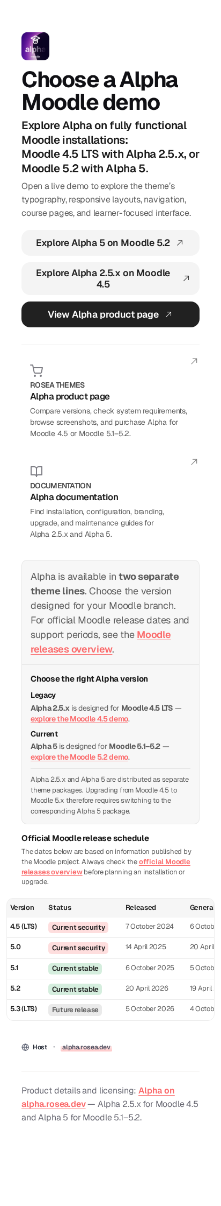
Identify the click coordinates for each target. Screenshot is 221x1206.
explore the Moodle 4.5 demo (79, 719)
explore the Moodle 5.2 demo (79, 757)
